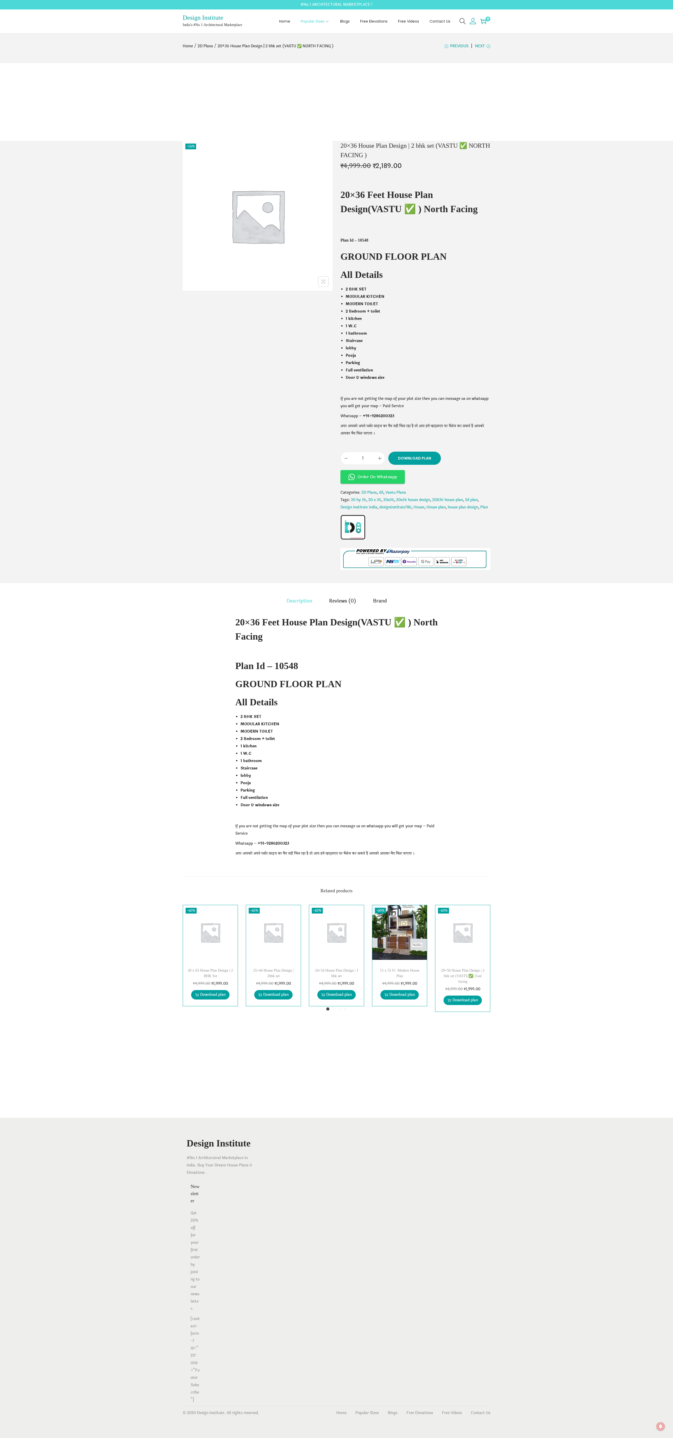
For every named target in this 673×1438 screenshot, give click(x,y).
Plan (484, 507)
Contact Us (480, 1413)
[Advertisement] (336, 102)
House (419, 507)
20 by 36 (358, 500)
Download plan (414, 458)
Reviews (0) (342, 601)
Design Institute (203, 17)
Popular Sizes (367, 1413)
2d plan (471, 500)
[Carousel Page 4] (345, 1009)
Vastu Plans (395, 492)
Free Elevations (419, 1413)
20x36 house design (413, 500)
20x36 (388, 500)
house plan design (463, 507)
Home (188, 46)
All (381, 492)
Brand (380, 601)
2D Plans (205, 46)
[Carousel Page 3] (339, 1009)
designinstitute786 (395, 507)
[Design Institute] (353, 527)
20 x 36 (374, 500)
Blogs (392, 1413)
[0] (483, 21)
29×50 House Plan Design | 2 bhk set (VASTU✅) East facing (463, 975)
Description (299, 601)
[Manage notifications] (660, 1426)
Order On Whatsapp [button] (377, 476)
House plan (436, 507)
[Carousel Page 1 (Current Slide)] (327, 1009)
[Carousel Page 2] (333, 1009)
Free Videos (452, 1413)
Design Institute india (358, 507)
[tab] (299, 601)
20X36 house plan (447, 500)
